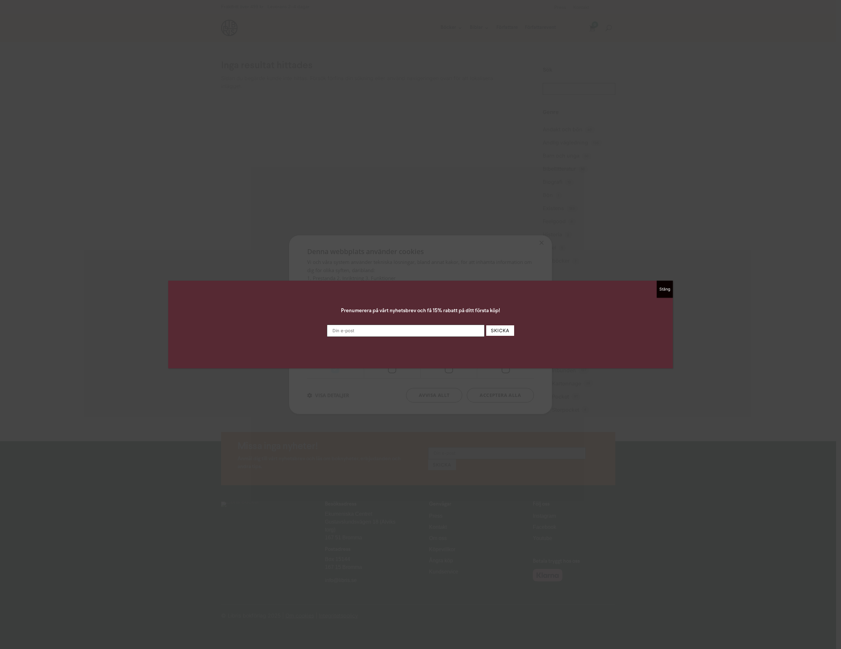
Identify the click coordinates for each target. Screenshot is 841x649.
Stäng (664, 289)
